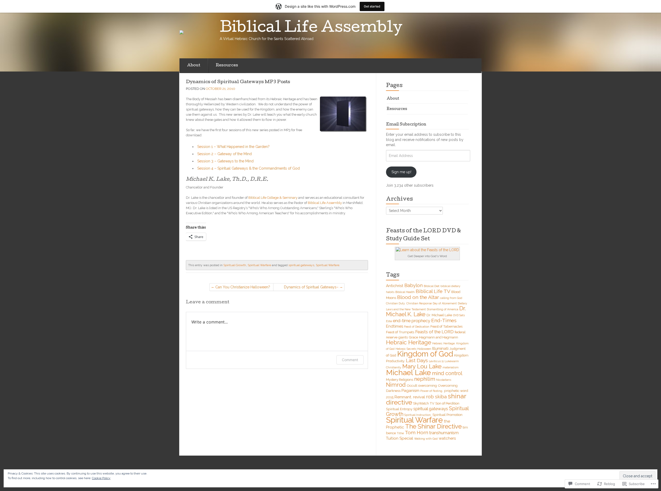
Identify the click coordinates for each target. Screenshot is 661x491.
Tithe (400, 433)
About (193, 66)
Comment (350, 360)
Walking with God (426, 438)
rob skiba (436, 396)
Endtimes (394, 326)
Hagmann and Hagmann (438, 337)
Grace (413, 337)
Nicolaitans (443, 379)
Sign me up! (401, 172)
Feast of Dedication (416, 326)
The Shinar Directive (433, 426)
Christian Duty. (395, 303)
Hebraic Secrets (406, 348)
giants (403, 337)
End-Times (444, 320)
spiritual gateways (301, 265)
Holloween (424, 348)
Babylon (413, 285)
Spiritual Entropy (399, 409)
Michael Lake (408, 372)
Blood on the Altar (418, 297)
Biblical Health (405, 292)
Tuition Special (399, 438)
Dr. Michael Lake (439, 315)
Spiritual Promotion (447, 415)
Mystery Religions (399, 379)
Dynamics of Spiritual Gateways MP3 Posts (238, 82)
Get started (372, 6)
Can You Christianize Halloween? (242, 287)
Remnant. (403, 397)
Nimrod (396, 385)
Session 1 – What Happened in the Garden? (233, 147)
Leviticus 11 (436, 361)
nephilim (424, 379)
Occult (412, 385)
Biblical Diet (431, 286)
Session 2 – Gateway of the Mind (224, 154)
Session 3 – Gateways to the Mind (225, 161)
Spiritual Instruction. (417, 414)
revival (419, 397)
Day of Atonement (445, 303)
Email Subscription (406, 125)
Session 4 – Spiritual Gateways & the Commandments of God (248, 168)
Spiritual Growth (234, 265)
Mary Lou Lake (422, 366)
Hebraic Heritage (408, 342)
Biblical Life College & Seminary (272, 198)
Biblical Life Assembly (325, 203)
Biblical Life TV (433, 291)
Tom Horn (416, 432)
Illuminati (440, 348)
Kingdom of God (425, 354)
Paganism (410, 390)
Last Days (417, 360)
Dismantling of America (442, 309)
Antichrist (394, 285)
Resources (227, 66)
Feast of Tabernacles (446, 326)
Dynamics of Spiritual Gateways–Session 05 (311, 288)
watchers (447, 438)
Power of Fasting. (431, 390)
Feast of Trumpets (400, 332)
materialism (451, 367)
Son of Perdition (447, 403)
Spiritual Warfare (259, 265)
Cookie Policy (101, 478)
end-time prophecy (411, 320)
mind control (447, 373)
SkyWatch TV (423, 403)
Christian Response (419, 303)
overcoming (427, 385)
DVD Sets (459, 315)
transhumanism (444, 432)
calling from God (451, 297)
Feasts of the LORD (434, 331)
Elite (389, 321)
